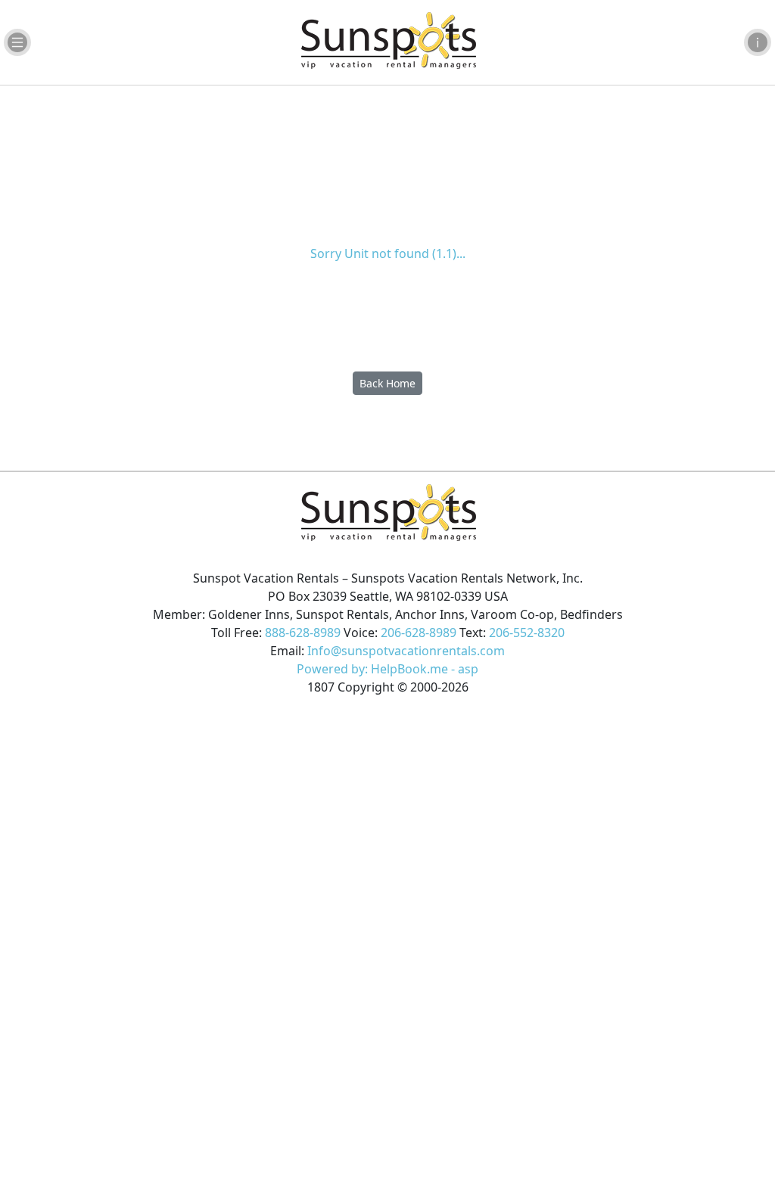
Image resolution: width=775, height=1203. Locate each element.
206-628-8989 (418, 632)
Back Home (387, 383)
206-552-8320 (527, 632)
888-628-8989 (303, 632)
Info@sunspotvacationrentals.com (406, 650)
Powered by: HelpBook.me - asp (387, 669)
